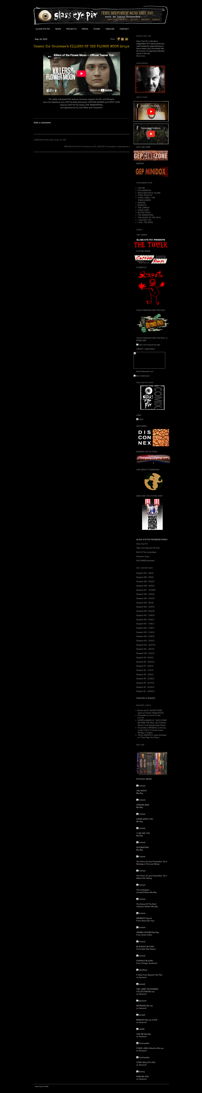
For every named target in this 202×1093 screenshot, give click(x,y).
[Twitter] (122, 39)
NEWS (58, 29)
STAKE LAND (143, 210)
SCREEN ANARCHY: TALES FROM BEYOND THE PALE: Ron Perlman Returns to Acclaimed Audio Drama (152, 722)
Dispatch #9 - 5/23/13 (144, 658)
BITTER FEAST (144, 213)
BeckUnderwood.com (144, 371)
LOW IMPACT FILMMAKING (147, 470)
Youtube (150, 29)
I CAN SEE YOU (144, 220)
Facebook (137, 29)
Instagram (156, 29)
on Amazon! (147, 991)
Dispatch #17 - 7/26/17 (145, 624)
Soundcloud (162, 29)
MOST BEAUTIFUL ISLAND (149, 193)
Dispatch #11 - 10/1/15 (145, 649)
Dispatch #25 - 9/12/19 (145, 598)
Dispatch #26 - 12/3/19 (145, 594)
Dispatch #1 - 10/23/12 (145, 691)
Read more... (141, 56)
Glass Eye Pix (43, 29)
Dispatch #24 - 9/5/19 (144, 603)
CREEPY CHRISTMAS (145, 349)
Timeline (109, 29)
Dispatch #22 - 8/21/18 (145, 611)
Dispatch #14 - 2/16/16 (145, 636)
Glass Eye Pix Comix (144, 382)
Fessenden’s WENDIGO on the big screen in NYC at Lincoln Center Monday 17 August (151, 730)
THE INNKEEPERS (145, 215)
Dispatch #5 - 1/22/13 (144, 674)
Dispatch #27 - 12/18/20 (145, 590)
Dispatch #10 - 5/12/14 (145, 653)
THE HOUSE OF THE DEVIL (149, 218)
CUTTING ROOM (143, 251)
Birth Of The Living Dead (146, 552)
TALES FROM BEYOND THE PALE (150, 310)
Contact (124, 29)
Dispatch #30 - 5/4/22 (144, 577)
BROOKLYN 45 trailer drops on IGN (50, 140)
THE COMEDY (144, 208)
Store (96, 29)
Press (85, 29)
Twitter (144, 29)
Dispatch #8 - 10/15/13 (145, 662)
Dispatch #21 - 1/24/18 (145, 615)
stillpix (138, 415)
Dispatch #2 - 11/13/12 (145, 687)
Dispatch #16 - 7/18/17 (145, 628)
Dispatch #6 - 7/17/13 (144, 670)
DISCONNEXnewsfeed (145, 561)
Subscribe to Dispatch (145, 698)
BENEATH (142, 205)
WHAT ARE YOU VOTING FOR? (149, 496)
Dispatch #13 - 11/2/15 (145, 641)
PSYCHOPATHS (144, 190)
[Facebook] (118, 39)
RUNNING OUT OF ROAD (146, 452)
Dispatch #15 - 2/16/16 (145, 632)
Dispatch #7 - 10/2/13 (144, 666)
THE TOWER (141, 235)
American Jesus (142, 556)
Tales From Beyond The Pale (148, 548)
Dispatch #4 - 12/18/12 (145, 679)
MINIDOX (140, 163)
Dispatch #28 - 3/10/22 (145, 586)
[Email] (126, 39)
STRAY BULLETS (145, 195)
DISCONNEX (141, 426)
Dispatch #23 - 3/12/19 (145, 607)
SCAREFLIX (141, 267)
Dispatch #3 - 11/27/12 (145, 683)
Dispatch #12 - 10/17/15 (145, 645)
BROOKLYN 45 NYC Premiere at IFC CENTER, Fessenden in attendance (96, 146)
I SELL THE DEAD (145, 222)
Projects (71, 29)
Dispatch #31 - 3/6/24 (144, 573)
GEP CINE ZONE (143, 147)
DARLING (142, 203)
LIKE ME (141, 188)
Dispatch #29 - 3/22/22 (145, 581)
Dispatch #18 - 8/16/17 (145, 620)
